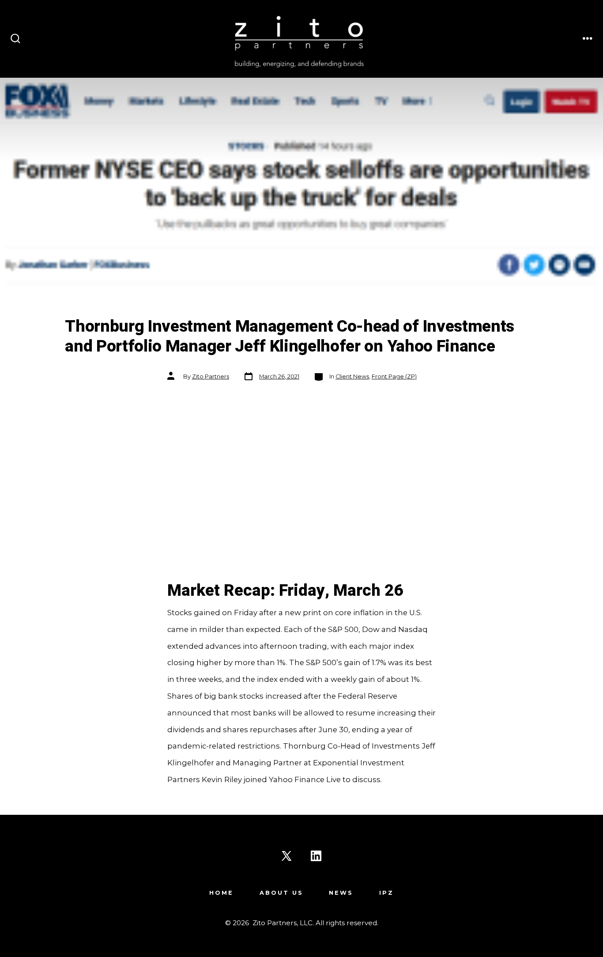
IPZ (386, 892)
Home (221, 892)
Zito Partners (210, 376)
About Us (281, 892)
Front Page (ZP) (394, 376)
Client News (352, 376)
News (341, 892)
